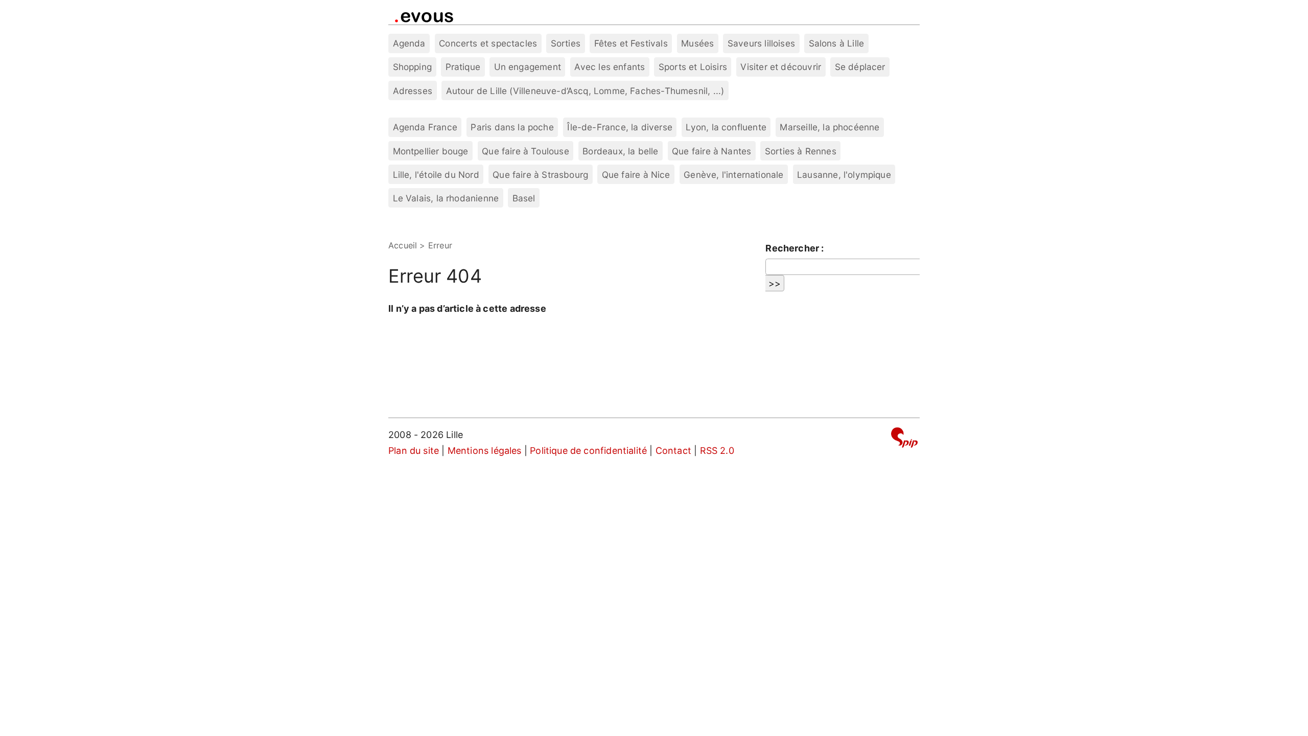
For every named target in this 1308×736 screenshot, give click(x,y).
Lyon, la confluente (726, 127)
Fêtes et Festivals (631, 43)
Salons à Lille (837, 43)
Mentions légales (485, 450)
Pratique (463, 66)
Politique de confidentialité (588, 450)
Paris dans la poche (512, 127)
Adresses (412, 90)
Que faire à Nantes (711, 151)
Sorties (565, 43)
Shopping (412, 66)
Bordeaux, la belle (620, 151)
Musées (697, 43)
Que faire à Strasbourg (540, 174)
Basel (523, 198)
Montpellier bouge (431, 151)
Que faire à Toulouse (525, 151)
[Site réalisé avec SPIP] (904, 439)
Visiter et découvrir (780, 66)
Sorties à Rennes (800, 151)
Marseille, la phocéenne (829, 127)
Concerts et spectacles (488, 43)
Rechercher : (794, 248)
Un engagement (527, 66)
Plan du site (413, 450)
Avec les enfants (609, 66)
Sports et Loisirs (693, 66)
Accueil (402, 245)
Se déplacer (860, 66)
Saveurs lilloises (761, 43)
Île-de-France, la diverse (619, 127)
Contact (673, 450)
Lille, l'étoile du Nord (436, 174)
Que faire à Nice (636, 174)
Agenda (409, 43)
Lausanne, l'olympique (844, 174)
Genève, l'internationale (733, 174)
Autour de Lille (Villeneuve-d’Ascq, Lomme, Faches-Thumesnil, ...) (585, 90)
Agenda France (425, 127)
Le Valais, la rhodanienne (446, 198)
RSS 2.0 (717, 450)
